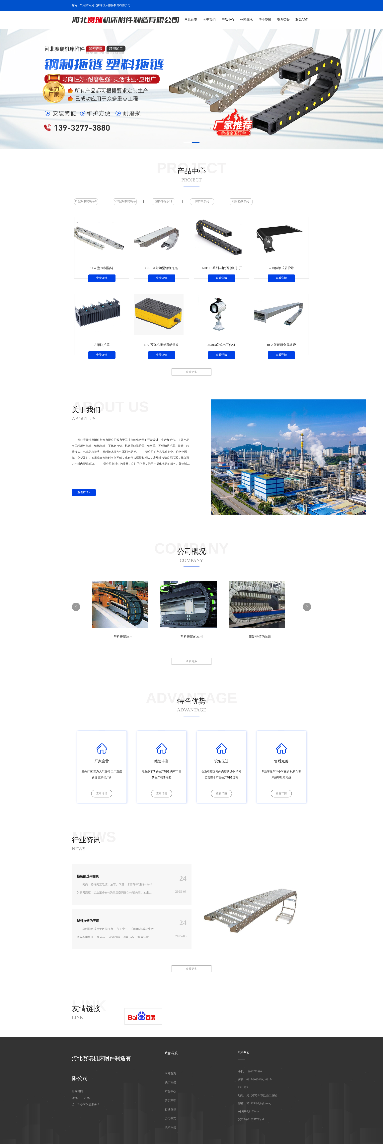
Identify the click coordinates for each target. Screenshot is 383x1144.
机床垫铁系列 (240, 201)
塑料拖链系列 (163, 201)
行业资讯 (265, 20)
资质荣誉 (283, 20)
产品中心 (227, 20)
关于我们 (209, 20)
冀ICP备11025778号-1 (251, 1119)
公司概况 (246, 20)
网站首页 (190, 20)
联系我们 (302, 20)
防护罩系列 (202, 201)
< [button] (76, 606)
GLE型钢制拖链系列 (125, 202)
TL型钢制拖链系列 (86, 201)
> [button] (307, 606)
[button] (27, 89)
